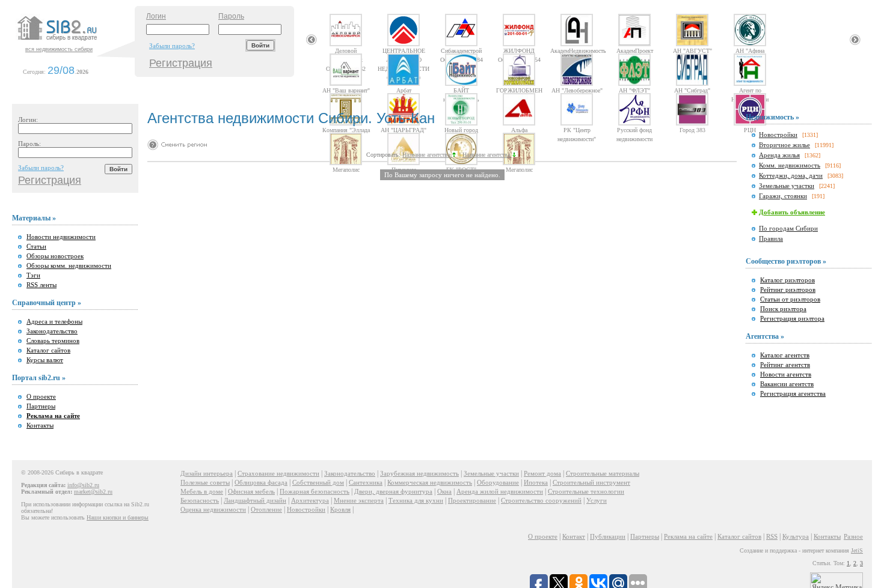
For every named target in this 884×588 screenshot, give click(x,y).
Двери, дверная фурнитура (393, 491)
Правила (771, 238)
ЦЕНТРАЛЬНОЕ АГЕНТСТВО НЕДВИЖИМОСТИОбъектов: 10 (403, 50)
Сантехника (365, 482)
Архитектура (310, 500)
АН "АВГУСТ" (692, 50)
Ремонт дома (542, 473)
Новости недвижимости (61, 236)
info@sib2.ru (83, 485)
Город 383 (692, 130)
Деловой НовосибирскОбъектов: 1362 (346, 50)
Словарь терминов (52, 340)
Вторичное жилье (784, 144)
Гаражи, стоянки (783, 195)
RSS (772, 536)
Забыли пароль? (172, 45)
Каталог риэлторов (787, 279)
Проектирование (472, 500)
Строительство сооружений (541, 500)
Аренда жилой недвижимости (499, 491)
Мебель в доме (201, 491)
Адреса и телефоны (54, 321)
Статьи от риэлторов (790, 299)
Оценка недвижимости (213, 509)
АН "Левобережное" (577, 90)
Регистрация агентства (793, 393)
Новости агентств (785, 374)
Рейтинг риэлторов (787, 289)
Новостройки (778, 134)
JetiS (857, 550)
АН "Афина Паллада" (749, 50)
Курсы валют (44, 359)
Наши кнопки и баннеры (118, 517)
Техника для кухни (415, 500)
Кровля (340, 509)
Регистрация (180, 63)
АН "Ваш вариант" (346, 90)
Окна (444, 491)
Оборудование (498, 482)
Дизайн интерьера (206, 473)
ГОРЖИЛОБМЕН (519, 90)
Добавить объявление (792, 212)
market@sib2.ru (93, 491)
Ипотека (536, 482)
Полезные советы (205, 482)
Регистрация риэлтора (792, 318)
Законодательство (52, 331)
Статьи (36, 246)
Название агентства (427, 154)
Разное (853, 536)
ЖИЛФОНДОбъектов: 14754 (519, 50)
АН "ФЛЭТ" (634, 90)
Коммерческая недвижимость (429, 482)
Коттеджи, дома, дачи (791, 175)
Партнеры (40, 406)
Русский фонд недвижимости (634, 130)
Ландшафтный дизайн (255, 500)
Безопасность (199, 500)
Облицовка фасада (261, 482)
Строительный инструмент (591, 482)
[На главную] (74, 41)
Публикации (607, 536)
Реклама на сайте (688, 536)
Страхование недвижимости (278, 473)
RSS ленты (41, 284)
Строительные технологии (586, 491)
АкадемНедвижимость (576, 50)
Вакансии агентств (787, 383)
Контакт (573, 536)
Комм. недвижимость (789, 165)
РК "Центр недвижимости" (576, 130)
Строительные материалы (602, 473)
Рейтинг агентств (785, 364)
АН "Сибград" (692, 90)
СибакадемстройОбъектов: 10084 (461, 50)
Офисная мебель (251, 491)
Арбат (403, 90)
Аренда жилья (779, 155)
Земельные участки (786, 185)
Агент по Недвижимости (750, 90)
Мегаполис (346, 169)
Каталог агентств (784, 355)
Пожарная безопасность (314, 491)
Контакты (40, 425)
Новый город (461, 130)
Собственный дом (318, 482)
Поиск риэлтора (783, 308)
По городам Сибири (788, 228)
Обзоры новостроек (55, 255)
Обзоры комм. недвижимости (68, 265)
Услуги (596, 500)
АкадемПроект (634, 50)
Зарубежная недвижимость (419, 473)
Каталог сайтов (48, 350)
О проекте (41, 396)
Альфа (519, 130)
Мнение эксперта (359, 500)
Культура (795, 536)
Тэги (33, 275)
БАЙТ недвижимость (461, 90)
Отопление (266, 509)
